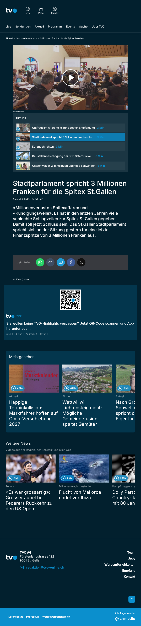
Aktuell (39, 26)
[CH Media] (125, 618)
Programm (55, 26)
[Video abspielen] (70, 77)
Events (70, 26)
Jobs (131, 558)
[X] (81, 262)
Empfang (128, 570)
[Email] (61, 262)
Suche (83, 26)
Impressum (33, 616)
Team (131, 552)
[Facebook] (71, 262)
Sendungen (23, 26)
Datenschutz (15, 616)
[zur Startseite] (11, 10)
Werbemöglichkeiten (119, 564)
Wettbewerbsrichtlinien (56, 616)
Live (8, 26)
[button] (50, 262)
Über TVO (98, 26)
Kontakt (129, 576)
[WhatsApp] (40, 262)
